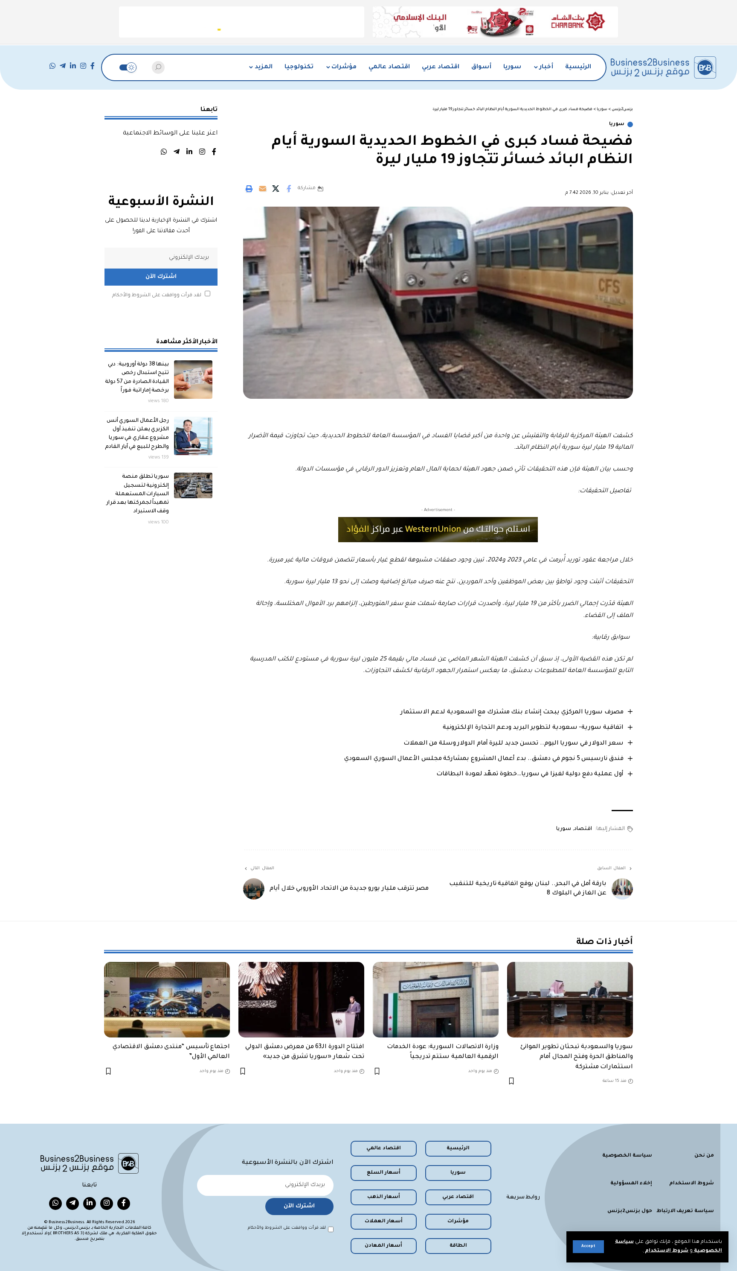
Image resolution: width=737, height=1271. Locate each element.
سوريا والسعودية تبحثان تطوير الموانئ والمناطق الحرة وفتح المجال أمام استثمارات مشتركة (576, 1057)
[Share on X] (275, 189)
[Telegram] (63, 66)
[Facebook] (92, 66)
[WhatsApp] (52, 66)
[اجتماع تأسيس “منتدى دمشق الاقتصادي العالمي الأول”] (167, 999)
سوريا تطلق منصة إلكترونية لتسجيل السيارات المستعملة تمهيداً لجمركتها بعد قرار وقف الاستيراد (137, 494)
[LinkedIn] (73, 66)
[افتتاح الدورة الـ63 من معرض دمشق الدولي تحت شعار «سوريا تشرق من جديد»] (301, 999)
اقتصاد (583, 829)
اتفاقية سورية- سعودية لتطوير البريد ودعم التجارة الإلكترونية (533, 728)
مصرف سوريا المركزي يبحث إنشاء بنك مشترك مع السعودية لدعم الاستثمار (512, 712)
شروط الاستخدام (666, 1251)
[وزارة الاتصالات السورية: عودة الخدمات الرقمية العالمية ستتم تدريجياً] (436, 999)
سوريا (616, 124)
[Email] (262, 189)
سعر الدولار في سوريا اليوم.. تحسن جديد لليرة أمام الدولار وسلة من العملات (513, 743)
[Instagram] (83, 66)
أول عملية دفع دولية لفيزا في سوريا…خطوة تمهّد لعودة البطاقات (530, 774)
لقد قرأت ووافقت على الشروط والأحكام (156, 295)
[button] (588, 1246)
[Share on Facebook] (289, 189)
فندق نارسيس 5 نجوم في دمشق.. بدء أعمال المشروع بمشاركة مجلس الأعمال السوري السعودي (484, 759)
